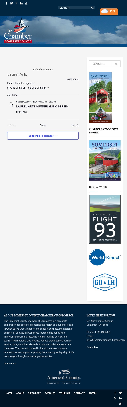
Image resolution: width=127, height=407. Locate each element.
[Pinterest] (16, 3)
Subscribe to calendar (41, 135)
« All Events (73, 79)
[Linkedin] (21, 3)
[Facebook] (6, 3)
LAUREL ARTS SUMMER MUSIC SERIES (42, 106)
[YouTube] (26, 3)
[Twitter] (11, 3)
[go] (116, 64)
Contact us (92, 347)
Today (43, 125)
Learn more (10, 363)
